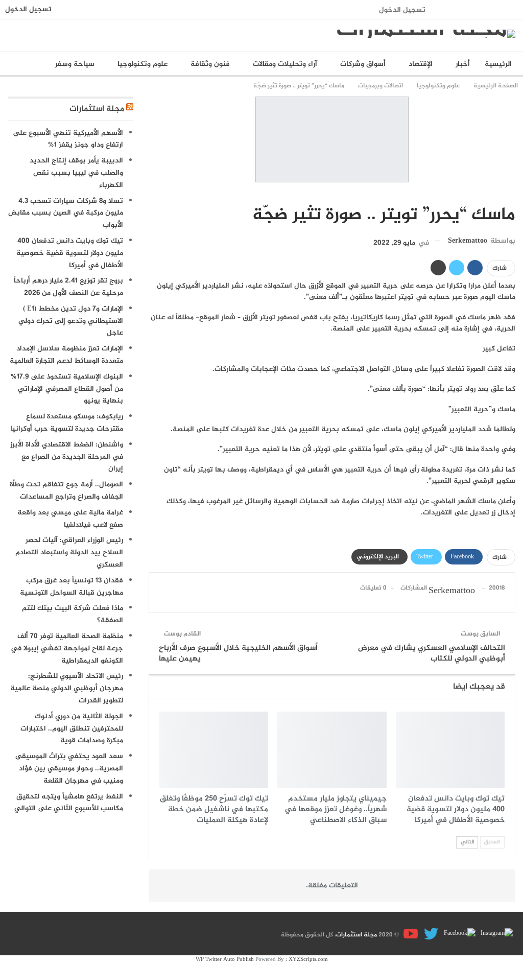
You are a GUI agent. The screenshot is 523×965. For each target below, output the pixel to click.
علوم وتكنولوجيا (142, 64)
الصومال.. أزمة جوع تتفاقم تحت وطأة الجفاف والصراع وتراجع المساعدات (66, 491)
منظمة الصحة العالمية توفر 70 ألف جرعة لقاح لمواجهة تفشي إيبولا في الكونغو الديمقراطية (67, 648)
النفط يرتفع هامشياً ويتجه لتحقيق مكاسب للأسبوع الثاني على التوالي (68, 803)
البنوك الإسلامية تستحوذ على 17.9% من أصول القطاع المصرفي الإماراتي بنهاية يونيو (67, 389)
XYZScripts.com (308, 959)
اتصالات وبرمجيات (511, 194)
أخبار (463, 64)
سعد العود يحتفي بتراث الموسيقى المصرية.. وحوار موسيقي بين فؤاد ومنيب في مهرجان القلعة (69, 768)
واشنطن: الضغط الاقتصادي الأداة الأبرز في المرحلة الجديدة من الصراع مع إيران (66, 457)
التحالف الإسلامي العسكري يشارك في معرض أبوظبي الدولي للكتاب (431, 653)
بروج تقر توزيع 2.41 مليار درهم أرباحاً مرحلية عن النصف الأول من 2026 (68, 287)
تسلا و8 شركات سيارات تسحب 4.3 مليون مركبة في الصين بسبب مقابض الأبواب (65, 213)
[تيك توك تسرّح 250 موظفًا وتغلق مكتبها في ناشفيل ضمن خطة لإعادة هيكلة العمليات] (213, 750)
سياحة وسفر (74, 64)
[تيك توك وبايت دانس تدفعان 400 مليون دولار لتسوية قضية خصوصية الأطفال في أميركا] (450, 750)
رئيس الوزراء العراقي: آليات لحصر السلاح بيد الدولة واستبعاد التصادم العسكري (69, 552)
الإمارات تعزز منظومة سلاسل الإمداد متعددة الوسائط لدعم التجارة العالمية (66, 355)
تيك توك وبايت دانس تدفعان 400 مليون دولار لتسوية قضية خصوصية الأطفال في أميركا (69, 253)
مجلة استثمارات (96, 109)
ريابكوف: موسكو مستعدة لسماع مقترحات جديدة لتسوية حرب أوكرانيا (66, 423)
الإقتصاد (421, 64)
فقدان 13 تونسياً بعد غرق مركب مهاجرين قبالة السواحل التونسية (71, 587)
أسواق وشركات (363, 64)
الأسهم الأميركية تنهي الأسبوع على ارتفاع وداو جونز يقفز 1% (68, 139)
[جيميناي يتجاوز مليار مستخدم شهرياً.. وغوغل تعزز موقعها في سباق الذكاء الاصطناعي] (331, 750)
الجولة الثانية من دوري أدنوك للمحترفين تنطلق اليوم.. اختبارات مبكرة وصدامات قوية (71, 729)
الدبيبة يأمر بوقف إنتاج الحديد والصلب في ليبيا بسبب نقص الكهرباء (76, 173)
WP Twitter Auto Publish (225, 959)
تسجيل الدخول (402, 10)
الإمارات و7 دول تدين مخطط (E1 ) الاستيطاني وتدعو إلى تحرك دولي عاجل (70, 321)
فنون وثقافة (210, 64)
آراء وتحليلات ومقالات (285, 64)
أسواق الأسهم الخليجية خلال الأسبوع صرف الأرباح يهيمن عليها (238, 653)
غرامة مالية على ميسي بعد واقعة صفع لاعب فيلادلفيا (70, 519)
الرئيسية (498, 64)
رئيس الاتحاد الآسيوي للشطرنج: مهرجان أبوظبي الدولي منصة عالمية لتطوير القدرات (66, 688)
